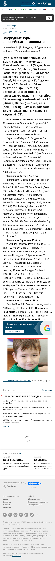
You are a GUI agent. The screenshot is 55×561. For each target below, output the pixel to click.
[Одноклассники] (21, 515)
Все (20, 453)
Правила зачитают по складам (27, 396)
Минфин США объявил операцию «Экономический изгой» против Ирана (25, 402)
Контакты (7, 502)
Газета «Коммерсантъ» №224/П (17, 380)
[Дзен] (15, 515)
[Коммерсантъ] (5, 3)
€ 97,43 (20, 9)
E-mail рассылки (35, 504)
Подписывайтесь (14, 331)
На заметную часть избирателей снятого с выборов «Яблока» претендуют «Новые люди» (27, 415)
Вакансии (7, 507)
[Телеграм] (5, 515)
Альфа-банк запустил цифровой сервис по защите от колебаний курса (16, 466)
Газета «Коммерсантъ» (11, 25)
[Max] (32, 515)
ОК (49, 18)
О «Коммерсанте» (11, 496)
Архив (5, 499)
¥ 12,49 (28, 9)
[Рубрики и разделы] (50, 3)
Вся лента (47, 390)
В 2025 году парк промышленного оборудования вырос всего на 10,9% (27, 421)
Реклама (6, 504)
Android (31, 496)
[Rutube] (26, 515)
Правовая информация (38, 502)
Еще (4, 426)
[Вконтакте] (10, 515)
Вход (40, 3)
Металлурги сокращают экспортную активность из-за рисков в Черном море (27, 408)
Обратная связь (34, 499)
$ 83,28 (11, 9)
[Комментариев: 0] (10, 33)
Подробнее (16, 555)
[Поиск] (45, 3)
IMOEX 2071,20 (39, 9)
